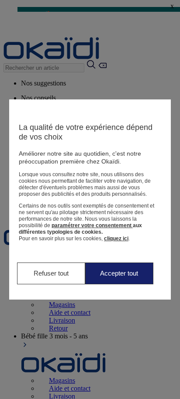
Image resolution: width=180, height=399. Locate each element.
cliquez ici (116, 238)
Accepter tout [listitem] (119, 273)
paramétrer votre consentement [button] (92, 225)
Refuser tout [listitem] (51, 273)
